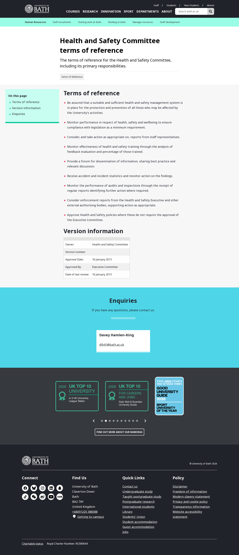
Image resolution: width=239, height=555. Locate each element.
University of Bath (38, 8)
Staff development (170, 22)
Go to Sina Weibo (42, 496)
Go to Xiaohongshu (59, 496)
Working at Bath (117, 22)
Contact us (130, 486)
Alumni (210, 5)
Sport (128, 11)
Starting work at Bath (89, 22)
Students (171, 5)
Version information (26, 108)
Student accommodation (139, 522)
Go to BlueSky (34, 488)
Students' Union (133, 517)
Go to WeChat (34, 496)
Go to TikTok (25, 496)
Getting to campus (90, 517)
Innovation (111, 11)
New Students (191, 5)
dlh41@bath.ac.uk (111, 345)
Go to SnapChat (59, 488)
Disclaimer (180, 486)
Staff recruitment (62, 22)
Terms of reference (25, 102)
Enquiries (18, 114)
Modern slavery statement (191, 496)
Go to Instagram (42, 488)
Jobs (125, 532)
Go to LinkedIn (51, 488)
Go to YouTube (51, 496)
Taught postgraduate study (141, 496)
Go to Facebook (25, 488)
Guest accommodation (138, 527)
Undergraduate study (137, 491)
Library (127, 512)
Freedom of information (190, 491)
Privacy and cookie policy (190, 502)
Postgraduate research (138, 502)
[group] (77, 396)
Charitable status (32, 543)
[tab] (102, 421)
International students (138, 507)
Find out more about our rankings (119, 432)
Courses (73, 11)
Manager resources (143, 22)
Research (90, 11)
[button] (94, 421)
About (167, 11)
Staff (156, 5)
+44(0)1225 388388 (85, 512)
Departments (147, 11)
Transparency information (191, 507)
